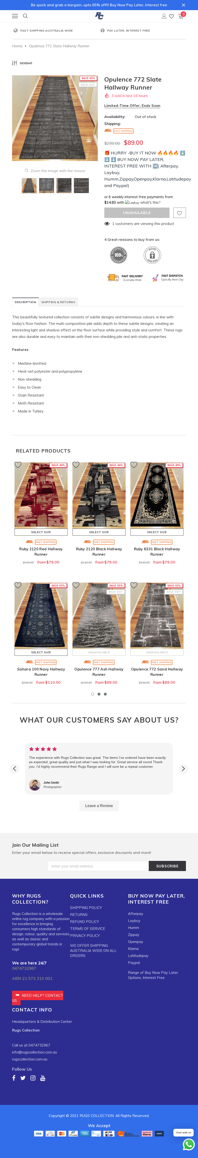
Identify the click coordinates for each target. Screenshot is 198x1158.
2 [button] (99, 694)
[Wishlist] (171, 16)
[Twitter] (23, 1078)
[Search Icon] (25, 16)
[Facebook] (13, 1078)
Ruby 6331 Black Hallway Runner (157, 552)
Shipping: (112, 123)
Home (17, 46)
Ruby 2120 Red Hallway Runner (41, 552)
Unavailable (99, 652)
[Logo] (99, 15)
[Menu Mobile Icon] (15, 16)
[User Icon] (164, 16)
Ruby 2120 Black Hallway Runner (99, 552)
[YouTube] (42, 1078)
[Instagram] (32, 1078)
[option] (55, 31)
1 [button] (92, 694)
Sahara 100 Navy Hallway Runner (41, 672)
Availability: (114, 116)
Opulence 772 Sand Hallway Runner (157, 672)
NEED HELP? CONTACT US (37, 998)
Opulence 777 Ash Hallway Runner (98, 672)
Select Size (41, 532)
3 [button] (105, 694)
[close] (183, 5)
